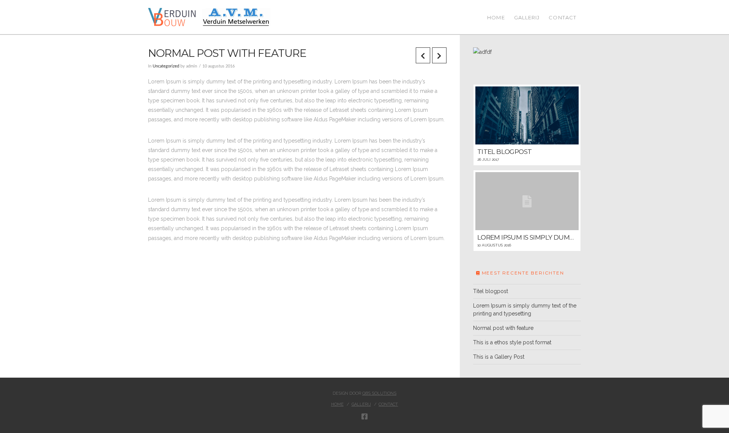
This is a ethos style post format (512, 342)
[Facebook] (364, 416)
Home (337, 404)
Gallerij (361, 404)
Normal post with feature (503, 328)
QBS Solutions (379, 393)
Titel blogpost (490, 291)
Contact (388, 404)
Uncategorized (166, 66)
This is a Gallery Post (498, 357)
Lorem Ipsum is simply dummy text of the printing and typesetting (524, 310)
